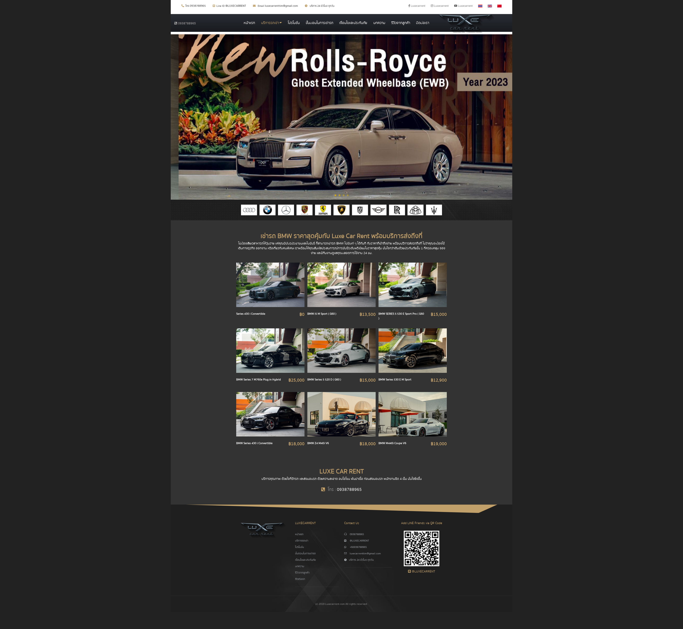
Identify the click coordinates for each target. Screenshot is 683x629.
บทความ (379, 23)
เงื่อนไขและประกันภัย (353, 23)
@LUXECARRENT (235, 6)
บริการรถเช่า (270, 23)
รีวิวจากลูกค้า (400, 23)
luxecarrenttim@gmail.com (281, 6)
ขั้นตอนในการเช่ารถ (319, 23)
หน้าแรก (249, 23)
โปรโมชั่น (294, 23)
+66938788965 (358, 547)
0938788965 (198, 6)
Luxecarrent (417, 6)
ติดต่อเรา (422, 23)
